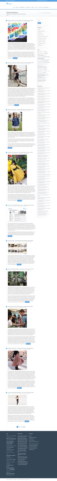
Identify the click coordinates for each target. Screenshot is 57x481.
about (34, 371)
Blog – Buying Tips (45, 7)
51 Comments (15, 110)
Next (24, 426)
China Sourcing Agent (46, 59)
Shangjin (30, 258)
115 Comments (15, 153)
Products (32, 7)
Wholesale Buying (39, 78)
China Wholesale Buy (40, 62)
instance (18, 195)
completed (13, 146)
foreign (9, 261)
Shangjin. (25, 479)
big (30, 336)
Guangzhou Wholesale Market (41, 69)
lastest (29, 412)
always (16, 187)
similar (30, 90)
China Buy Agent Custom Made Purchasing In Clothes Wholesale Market (20, 306)
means (17, 257)
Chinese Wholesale (8, 452)
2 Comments (14, 393)
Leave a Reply (15, 307)
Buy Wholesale (42, 53)
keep (8, 339)
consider (11, 259)
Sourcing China (47, 75)
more (34, 376)
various (11, 143)
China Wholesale (45, 60)
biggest (23, 135)
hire (24, 374)
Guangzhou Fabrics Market (41, 41)
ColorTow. (29, 479)
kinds (11, 336)
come (29, 227)
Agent (39, 51)
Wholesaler (44, 81)
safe (34, 373)
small (8, 340)
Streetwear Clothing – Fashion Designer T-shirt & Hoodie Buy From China (20, 20)
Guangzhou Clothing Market (27, 21)
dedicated (20, 92)
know (21, 228)
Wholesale (40, 77)
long (11, 411)
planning (23, 380)
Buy (40, 51)
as (16, 45)
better (11, 256)
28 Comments (15, 349)
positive (15, 259)
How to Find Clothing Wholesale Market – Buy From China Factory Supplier (21, 392)
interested (16, 190)
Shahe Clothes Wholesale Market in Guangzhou (44, 174)
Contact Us (40, 7)
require (32, 385)
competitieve (27, 411)
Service (36, 7)
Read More (15, 58)
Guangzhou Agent (42, 66)
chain (21, 408)
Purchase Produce (8, 462)
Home (14, 7)
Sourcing (46, 74)
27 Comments (14, 63)
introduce (31, 91)
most (16, 90)
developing (29, 376)
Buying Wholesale (39, 53)
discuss (32, 371)
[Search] (49, 7)
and (18, 132)
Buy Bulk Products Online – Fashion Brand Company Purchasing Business (20, 348)
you (27, 229)
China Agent (41, 54)
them (27, 340)
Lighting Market (40, 45)
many (23, 89)
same (25, 145)
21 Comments (14, 21)
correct (33, 229)
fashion (9, 257)
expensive (25, 289)
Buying (45, 51)
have (31, 92)
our (12, 339)
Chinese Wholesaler (39, 65)
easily (27, 409)
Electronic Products (22, 241)
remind (18, 187)
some (14, 342)
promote (11, 95)
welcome (31, 95)
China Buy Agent (40, 56)
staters (20, 376)
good (28, 133)
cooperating (17, 94)
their (16, 340)
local (34, 289)
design (29, 256)
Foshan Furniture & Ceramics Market (43, 36)
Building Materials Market (41, 31)
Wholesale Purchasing (40, 81)
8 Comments (15, 270)
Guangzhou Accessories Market (24, 153)
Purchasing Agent (41, 74)
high (16, 189)
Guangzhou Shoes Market (41, 43)
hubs (33, 134)
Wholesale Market (22, 7)
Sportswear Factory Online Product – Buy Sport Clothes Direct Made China (21, 62)
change (18, 259)
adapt (32, 257)
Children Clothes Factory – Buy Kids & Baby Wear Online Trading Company (21, 109)
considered (22, 262)
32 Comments (15, 206)
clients (12, 289)
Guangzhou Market (8, 456)
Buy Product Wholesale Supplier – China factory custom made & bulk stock (21, 269)
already (26, 375)
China (46, 53)
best (9, 89)
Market (45, 69)
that (33, 337)
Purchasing (44, 72)
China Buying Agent (46, 56)
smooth (31, 373)
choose (33, 261)
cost (11, 263)
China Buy (45, 55)
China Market (41, 58)
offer (10, 421)
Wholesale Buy (45, 77)
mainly (20, 336)
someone (12, 190)
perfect (16, 413)
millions (25, 227)
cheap (8, 256)
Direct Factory (28, 7)
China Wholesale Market (46, 62)
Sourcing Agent (41, 75)
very (22, 192)
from (27, 339)
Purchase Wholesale (39, 72)
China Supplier (14, 445)
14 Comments (15, 241)
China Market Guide (40, 59)
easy (29, 262)
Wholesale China (44, 78)
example (28, 48)
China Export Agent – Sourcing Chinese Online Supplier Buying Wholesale (20, 240)
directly (24, 261)
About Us (17, 7)
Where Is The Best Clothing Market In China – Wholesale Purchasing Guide (21, 205)
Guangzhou (43, 65)
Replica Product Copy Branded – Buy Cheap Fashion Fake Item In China (20, 152)
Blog (18, 21)
